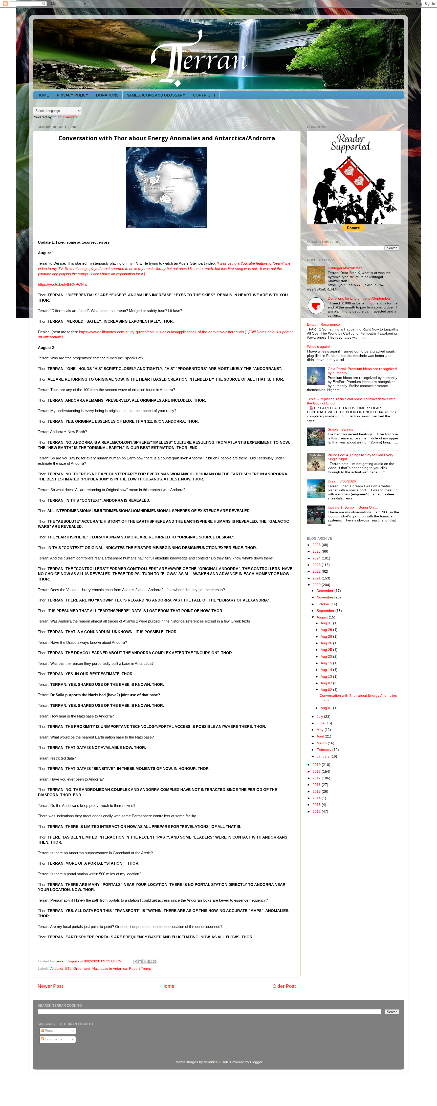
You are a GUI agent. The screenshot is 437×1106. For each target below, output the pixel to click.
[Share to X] (144, 961)
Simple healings (340, 429)
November (325, 597)
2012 (317, 811)
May (320, 730)
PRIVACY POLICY (72, 95)
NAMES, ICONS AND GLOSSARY (155, 95)
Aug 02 (327, 690)
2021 (317, 578)
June (321, 723)
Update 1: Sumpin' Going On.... (353, 507)
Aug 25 (327, 650)
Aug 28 (327, 636)
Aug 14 (327, 670)
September (326, 611)
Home (167, 986)
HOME (43, 95)
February (324, 750)
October (324, 604)
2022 (317, 571)
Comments (53, 1039)
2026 (317, 545)
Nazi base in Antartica (109, 969)
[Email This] (135, 961)
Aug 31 (327, 623)
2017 (317, 778)
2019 (317, 765)
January (324, 756)
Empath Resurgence (323, 324)
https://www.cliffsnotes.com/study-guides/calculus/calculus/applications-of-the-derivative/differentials (161, 332)
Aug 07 (327, 683)
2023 (317, 565)
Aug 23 (327, 656)
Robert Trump (140, 969)
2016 (317, 785)
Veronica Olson (216, 1062)
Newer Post (50, 986)
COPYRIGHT (204, 95)
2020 (317, 585)
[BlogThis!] (140, 961)
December (325, 591)
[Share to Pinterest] (154, 961)
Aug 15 (327, 663)
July (320, 717)
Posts (49, 1031)
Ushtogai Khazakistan (345, 268)
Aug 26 (327, 643)
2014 (317, 798)
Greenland (81, 969)
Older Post (284, 986)
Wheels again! (318, 346)
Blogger (256, 1062)
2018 (317, 771)
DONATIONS (107, 95)
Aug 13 (327, 676)
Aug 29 (327, 630)
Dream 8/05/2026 (342, 481)
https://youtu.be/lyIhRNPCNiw (62, 284)
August (323, 617)
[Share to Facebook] (149, 961)
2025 (317, 551)
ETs (68, 969)
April (321, 736)
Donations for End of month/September (359, 298)
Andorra (56, 969)
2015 (317, 791)
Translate (70, 117)
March (322, 743)
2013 (317, 805)
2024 (317, 558)
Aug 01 (327, 708)
